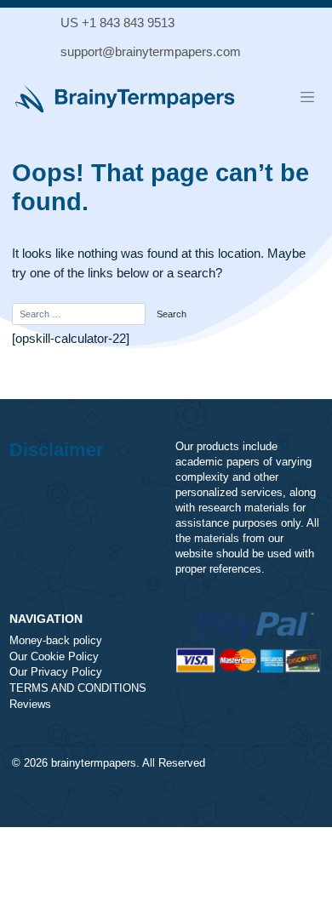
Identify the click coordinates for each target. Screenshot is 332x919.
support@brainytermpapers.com (150, 51)
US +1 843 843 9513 (117, 22)
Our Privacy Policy (55, 672)
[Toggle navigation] (307, 97)
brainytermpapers (93, 763)
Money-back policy (55, 641)
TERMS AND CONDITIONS (77, 688)
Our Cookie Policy (54, 657)
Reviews (30, 705)
